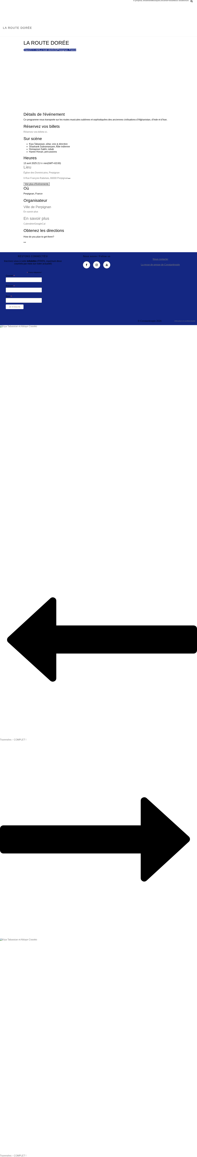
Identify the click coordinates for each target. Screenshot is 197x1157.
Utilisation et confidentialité (184, 321)
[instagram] (96, 264)
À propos (137, 0)
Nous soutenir (179, 0)
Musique (155, 0)
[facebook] (86, 264)
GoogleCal (39, 224)
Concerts (163, 0)
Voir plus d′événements (36, 184)
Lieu (27, 167)
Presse (170, 0)
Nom (9, 296)
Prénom (10, 285)
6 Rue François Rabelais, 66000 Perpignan (46, 178)
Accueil (171, 34)
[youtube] (106, 264)
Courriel (10, 275)
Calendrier (29, 224)
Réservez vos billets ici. (36, 132)
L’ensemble (146, 0)
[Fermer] (25, 242)
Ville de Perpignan (37, 207)
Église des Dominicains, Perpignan (42, 172)
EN (187, 0)
